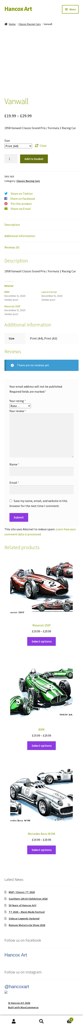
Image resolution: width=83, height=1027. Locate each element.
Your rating (17, 401)
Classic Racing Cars (30, 24)
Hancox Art (18, 9)
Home (12, 24)
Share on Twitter (22, 193)
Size (7, 140)
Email (14, 482)
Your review (17, 411)
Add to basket (34, 159)
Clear (43, 146)
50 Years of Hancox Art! (22, 905)
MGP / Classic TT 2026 (22, 892)
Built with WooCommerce (23, 1007)
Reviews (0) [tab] (11, 247)
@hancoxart (16, 986)
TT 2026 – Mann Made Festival (27, 912)
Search (41, 1021)
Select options (42, 641)
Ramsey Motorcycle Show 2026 (27, 925)
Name (14, 464)
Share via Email (21, 209)
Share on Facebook (22, 199)
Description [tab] (12, 225)
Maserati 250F (12, 306)
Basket (63, 1018)
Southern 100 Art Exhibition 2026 (28, 898)
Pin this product (21, 204)
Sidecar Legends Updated (24, 918)
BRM (6, 292)
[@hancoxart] (41, 992)
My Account (14, 1021)
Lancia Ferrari (49, 292)
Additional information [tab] (19, 236)
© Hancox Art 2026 (19, 1003)
